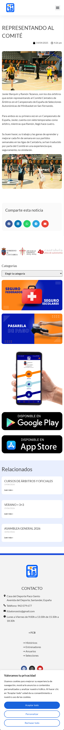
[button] (57, 7)
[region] (32, 700)
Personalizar (32, 714)
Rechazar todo (32, 722)
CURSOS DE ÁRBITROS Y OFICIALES (28, 481)
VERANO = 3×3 (14, 504)
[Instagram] (32, 669)
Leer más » (8, 490)
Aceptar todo (32, 705)
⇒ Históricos (30, 642)
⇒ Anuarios (29, 651)
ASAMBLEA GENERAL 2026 (22, 528)
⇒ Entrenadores (32, 646)
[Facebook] (24, 669)
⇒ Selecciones (31, 655)
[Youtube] (40, 669)
